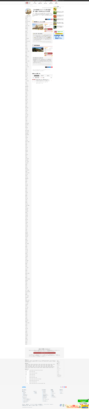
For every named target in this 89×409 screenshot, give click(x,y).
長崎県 (34, 383)
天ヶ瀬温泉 (26, 335)
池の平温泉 (26, 174)
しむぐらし (36, 393)
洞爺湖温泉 (26, 28)
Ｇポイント (58, 364)
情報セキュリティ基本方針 (32, 405)
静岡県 (30, 377)
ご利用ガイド (58, 362)
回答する (54, 0)
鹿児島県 (42, 383)
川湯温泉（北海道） (27, 25)
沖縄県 (44, 383)
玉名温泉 (26, 324)
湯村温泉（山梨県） (27, 141)
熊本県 (36, 383)
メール (61, 392)
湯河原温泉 (26, 127)
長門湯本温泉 (26, 297)
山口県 (38, 380)
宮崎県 (40, 383)
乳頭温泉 (26, 52)
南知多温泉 (26, 240)
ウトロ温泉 (26, 24)
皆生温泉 (26, 284)
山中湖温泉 (26, 140)
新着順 (36, 77)
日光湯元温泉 (26, 90)
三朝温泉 (39, 366)
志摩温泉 (41, 367)
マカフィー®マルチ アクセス (46, 399)
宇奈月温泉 (26, 185)
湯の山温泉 (26, 249)
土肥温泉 (26, 223)
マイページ (60, 0)
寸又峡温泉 (26, 222)
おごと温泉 (26, 250)
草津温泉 (26, 100)
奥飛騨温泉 (26, 233)
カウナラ (58, 372)
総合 (43, 77)
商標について (37, 405)
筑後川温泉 (26, 308)
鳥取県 (30, 380)
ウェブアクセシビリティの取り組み (34, 404)
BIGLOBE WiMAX (25, 395)
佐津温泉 (26, 270)
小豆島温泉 (26, 304)
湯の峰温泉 (26, 280)
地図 (45, 27)
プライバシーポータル (46, 404)
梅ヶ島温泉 (26, 216)
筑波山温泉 (26, 116)
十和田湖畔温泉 (27, 38)
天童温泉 (26, 69)
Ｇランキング (58, 365)
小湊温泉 (26, 120)
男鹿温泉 (26, 55)
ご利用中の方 (61, 389)
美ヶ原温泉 (26, 147)
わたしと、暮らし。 (59, 368)
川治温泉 (26, 93)
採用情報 (53, 395)
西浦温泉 (26, 239)
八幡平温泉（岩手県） (27, 41)
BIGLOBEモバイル (25, 394)
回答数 (38, 77)
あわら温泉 (26, 198)
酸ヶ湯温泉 (26, 32)
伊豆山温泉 (26, 209)
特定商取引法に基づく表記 (25, 405)
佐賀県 (32, 383)
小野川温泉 (26, 65)
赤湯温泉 (26, 62)
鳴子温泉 (42, 364)
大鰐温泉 (26, 35)
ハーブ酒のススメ (59, 376)
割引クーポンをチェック (49, 31)
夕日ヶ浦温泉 (26, 260)
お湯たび (58, 367)
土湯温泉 (26, 83)
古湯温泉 (26, 314)
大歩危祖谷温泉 (27, 301)
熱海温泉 (50, 367)
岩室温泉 (26, 175)
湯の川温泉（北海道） (27, 21)
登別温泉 (26, 18)
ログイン (63, 0)
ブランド (53, 392)
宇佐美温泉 (26, 215)
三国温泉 (26, 199)
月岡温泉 (26, 171)
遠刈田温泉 (26, 48)
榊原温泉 (26, 246)
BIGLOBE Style (53, 396)
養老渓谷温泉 (26, 124)
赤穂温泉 (26, 266)
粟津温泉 (26, 191)
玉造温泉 (41, 366)
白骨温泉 (26, 144)
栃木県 (30, 371)
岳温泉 (26, 82)
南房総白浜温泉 (27, 123)
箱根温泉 (35, 367)
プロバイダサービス (45, 394)
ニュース (53, 394)
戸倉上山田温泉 (27, 158)
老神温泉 (26, 106)
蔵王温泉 (26, 58)
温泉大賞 (36, 392)
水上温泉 (26, 113)
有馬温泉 (26, 366)
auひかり (24, 393)
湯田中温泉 (26, 168)
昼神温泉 (26, 164)
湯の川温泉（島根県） (27, 291)
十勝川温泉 (32, 364)
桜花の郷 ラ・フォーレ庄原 (39, 21)
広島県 (36, 380)
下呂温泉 (26, 229)
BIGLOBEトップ (41, 405)
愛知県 (34, 377)
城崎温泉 (26, 263)
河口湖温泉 (26, 137)
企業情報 (52, 389)
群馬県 (32, 371)
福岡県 (30, 383)
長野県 (32, 374)
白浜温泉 (29, 366)
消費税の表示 (27, 404)
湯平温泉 (26, 341)
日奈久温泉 (26, 328)
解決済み (48, 75)
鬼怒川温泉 (26, 89)
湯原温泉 (46, 366)
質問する (57, 0)
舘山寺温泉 (26, 219)
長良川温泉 (26, 236)
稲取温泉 (26, 212)
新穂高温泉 (26, 232)
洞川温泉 (26, 274)
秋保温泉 (26, 45)
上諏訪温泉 (26, 151)
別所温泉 (26, 165)
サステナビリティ (54, 393)
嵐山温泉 (26, 253)
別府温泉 (26, 332)
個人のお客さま (24, 389)
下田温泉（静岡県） (27, 205)
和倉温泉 (26, 188)
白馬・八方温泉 (27, 161)
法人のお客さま (44, 389)
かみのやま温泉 (27, 66)
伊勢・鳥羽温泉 (27, 243)
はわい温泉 (26, 287)
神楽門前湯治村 (37, 45)
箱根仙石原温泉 (27, 134)
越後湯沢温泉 (26, 178)
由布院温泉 (47, 367)
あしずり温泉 (26, 307)
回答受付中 (42, 75)
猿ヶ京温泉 (26, 110)
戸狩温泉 (26, 157)
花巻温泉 (26, 42)
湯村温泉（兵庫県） (27, 273)
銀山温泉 (26, 59)
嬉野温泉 (26, 311)
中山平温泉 (26, 49)
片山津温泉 (26, 192)
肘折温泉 (26, 72)
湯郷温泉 (26, 294)
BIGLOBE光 (24, 392)
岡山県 (34, 380)
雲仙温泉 (26, 315)
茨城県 (34, 371)
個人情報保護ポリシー (40, 404)
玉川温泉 (29, 367)
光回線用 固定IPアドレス (45, 395)
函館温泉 (26, 31)
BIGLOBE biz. (44, 391)
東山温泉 (26, 76)
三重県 (36, 377)
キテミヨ (58, 369)
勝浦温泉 (26, 277)
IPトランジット (44, 398)
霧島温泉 (53, 366)
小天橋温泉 (26, 256)
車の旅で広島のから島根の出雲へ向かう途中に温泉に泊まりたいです (44, 41)
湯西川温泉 (26, 99)
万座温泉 (26, 103)
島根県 (32, 380)
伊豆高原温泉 (26, 208)
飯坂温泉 (26, 79)
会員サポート (61, 393)
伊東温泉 (26, 202)
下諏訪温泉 (26, 154)
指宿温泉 (26, 342)
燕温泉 (26, 182)
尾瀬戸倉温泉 (26, 107)
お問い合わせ (23, 404)
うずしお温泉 (26, 267)
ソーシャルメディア (54, 397)
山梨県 (30, 374)
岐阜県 (32, 377)
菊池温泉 (26, 321)
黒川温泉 (26, 318)
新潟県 (34, 374)
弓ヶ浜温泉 (26, 226)
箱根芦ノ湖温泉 (27, 130)
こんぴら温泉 (36, 366)
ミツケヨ (58, 373)
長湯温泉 (26, 338)
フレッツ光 (44, 393)
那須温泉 (26, 96)
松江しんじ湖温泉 (27, 290)
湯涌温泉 (26, 195)
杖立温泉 (26, 325)
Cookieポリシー (51, 404)
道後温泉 (33, 366)
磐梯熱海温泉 (26, 86)
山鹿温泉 (26, 331)
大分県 (38, 383)
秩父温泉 (26, 117)
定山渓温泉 (26, 364)
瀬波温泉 (26, 181)
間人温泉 (26, 257)
